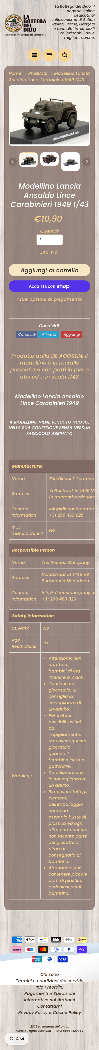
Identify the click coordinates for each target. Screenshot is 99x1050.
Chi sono (49, 974)
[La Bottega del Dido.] (27, 24)
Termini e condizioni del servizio (49, 981)
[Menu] (34, 55)
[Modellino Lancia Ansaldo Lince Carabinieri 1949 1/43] (28, 159)
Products (37, 73)
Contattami (49, 1006)
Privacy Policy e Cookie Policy (49, 1013)
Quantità (49, 231)
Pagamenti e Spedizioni (49, 993)
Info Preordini (49, 987)
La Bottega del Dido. (53, 1026)
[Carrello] (49, 55)
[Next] (86, 162)
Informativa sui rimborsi (49, 1000)
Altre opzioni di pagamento (49, 299)
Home (15, 73)
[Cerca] (65, 55)
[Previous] (13, 162)
